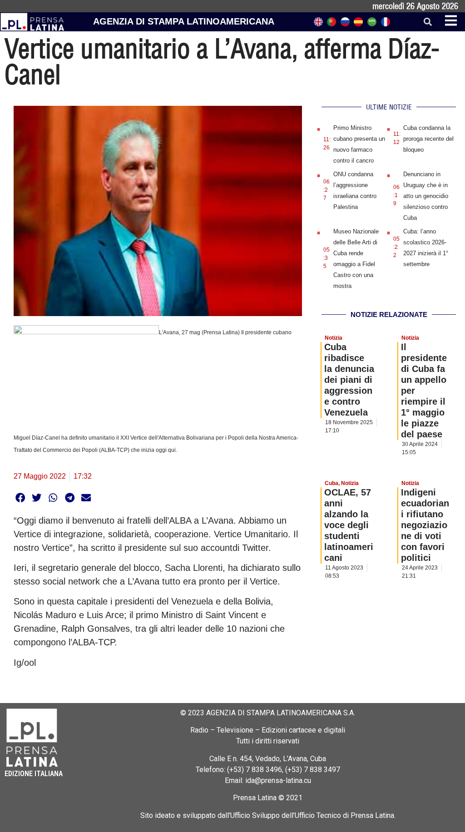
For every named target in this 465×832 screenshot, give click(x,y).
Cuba (331, 483)
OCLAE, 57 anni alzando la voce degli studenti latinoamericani (348, 525)
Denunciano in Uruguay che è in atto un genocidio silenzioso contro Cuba (425, 196)
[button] (427, 22)
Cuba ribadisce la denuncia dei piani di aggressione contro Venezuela (349, 379)
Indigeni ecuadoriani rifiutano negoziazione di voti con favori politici (425, 525)
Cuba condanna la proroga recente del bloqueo (428, 138)
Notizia (333, 338)
